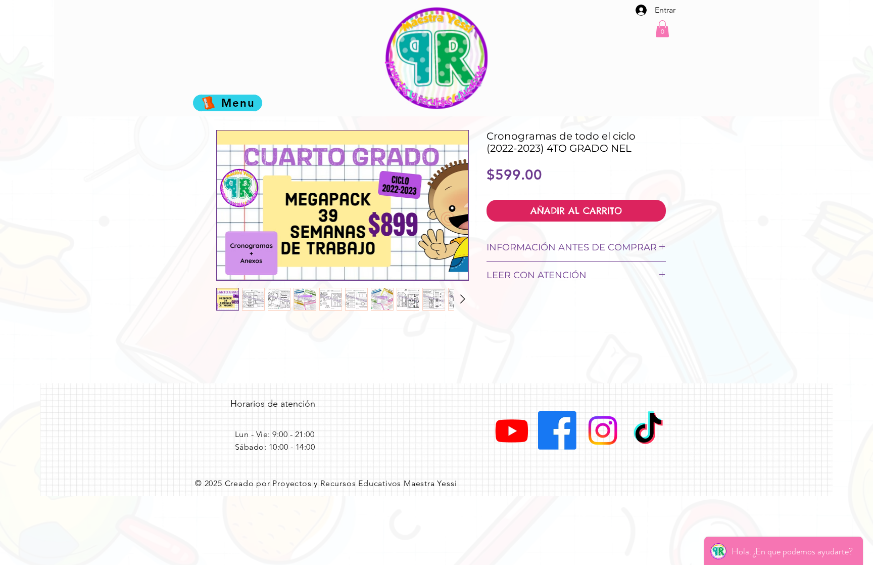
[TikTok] (648, 430)
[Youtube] (512, 430)
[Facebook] (557, 430)
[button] (662, 28)
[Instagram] (603, 430)
